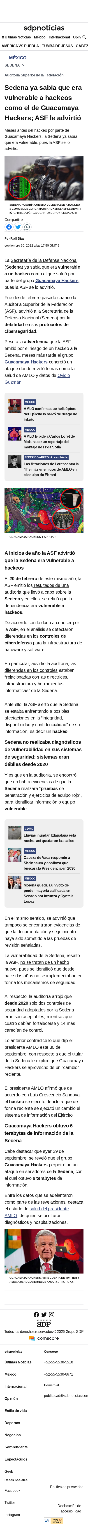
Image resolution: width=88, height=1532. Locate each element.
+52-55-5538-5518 (58, 1362)
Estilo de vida (16, 1411)
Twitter (10, 1503)
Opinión (79, 37)
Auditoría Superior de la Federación (34, 75)
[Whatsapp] (27, 227)
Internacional (59, 37)
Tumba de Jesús (57, 46)
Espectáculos (16, 1459)
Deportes (12, 1423)
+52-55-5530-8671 (58, 1374)
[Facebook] (9, 227)
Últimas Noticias (18, 37)
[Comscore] (44, 1338)
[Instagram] (51, 1314)
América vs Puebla (20, 46)
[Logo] (44, 28)
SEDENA (12, 65)
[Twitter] (18, 227)
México (40, 37)
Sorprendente (16, 1447)
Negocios (13, 1435)
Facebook (12, 1490)
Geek (9, 1471)
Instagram (12, 1515)
